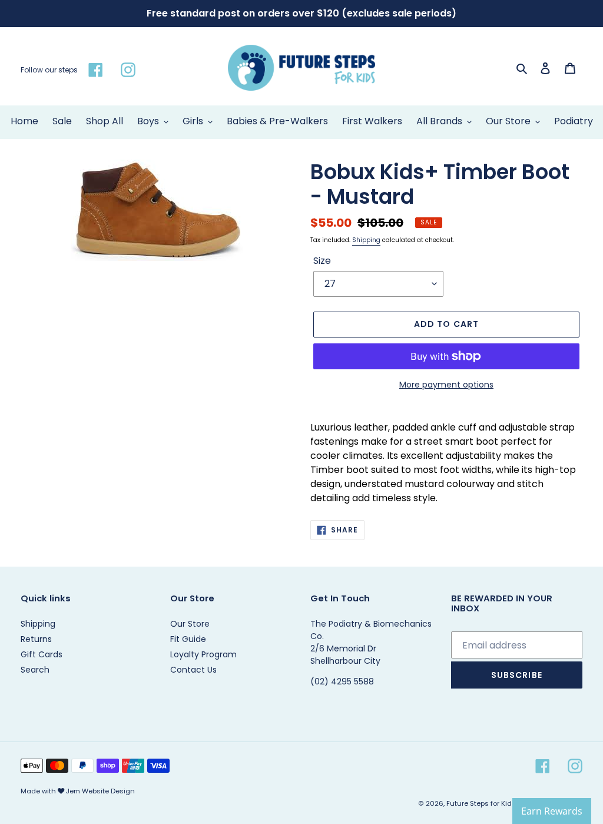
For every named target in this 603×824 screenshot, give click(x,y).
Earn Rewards (551, 811)
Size (322, 260)
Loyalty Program (203, 654)
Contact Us (193, 670)
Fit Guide (188, 639)
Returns (36, 639)
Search (35, 670)
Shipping (366, 240)
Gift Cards (41, 654)
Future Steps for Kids (481, 803)
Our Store (190, 624)
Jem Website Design (100, 791)
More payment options (446, 385)
